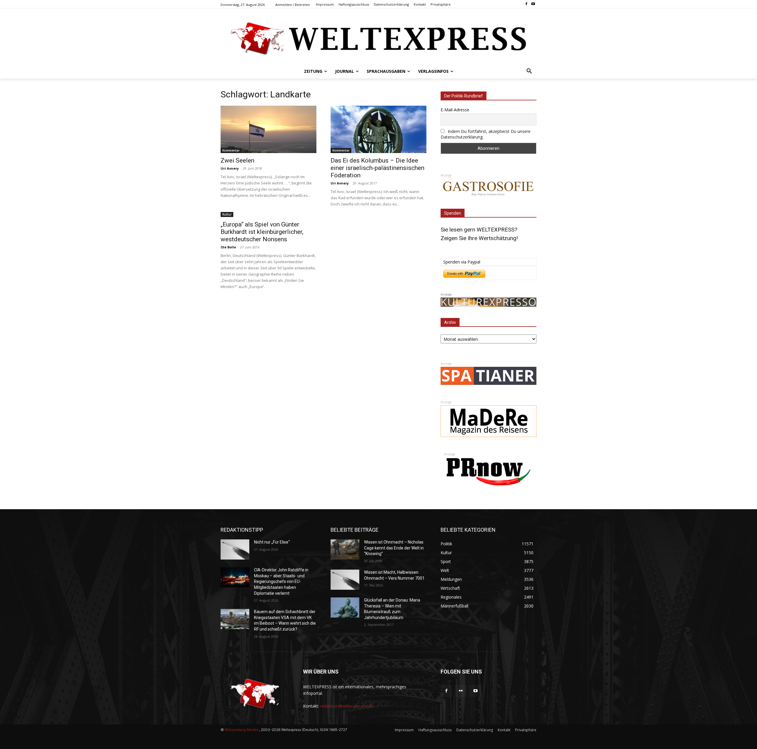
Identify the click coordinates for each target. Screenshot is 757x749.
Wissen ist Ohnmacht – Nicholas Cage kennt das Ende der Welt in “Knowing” (394, 548)
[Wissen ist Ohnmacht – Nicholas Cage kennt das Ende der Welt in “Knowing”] (345, 549)
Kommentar (231, 150)
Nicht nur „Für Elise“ (272, 542)
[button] (529, 71)
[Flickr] (461, 691)
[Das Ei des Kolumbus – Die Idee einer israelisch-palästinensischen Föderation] (378, 129)
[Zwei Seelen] (268, 129)
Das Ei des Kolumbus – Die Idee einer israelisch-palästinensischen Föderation (377, 168)
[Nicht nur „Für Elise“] (235, 549)
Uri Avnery (230, 168)
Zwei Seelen (237, 160)
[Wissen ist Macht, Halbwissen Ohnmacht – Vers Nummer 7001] (345, 580)
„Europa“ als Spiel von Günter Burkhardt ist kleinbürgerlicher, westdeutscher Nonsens (262, 232)
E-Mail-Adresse (455, 109)
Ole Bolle (228, 247)
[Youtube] (533, 4)
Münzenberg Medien (242, 729)
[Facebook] (526, 4)
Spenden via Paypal (461, 262)
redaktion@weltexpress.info (346, 706)
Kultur (227, 214)
